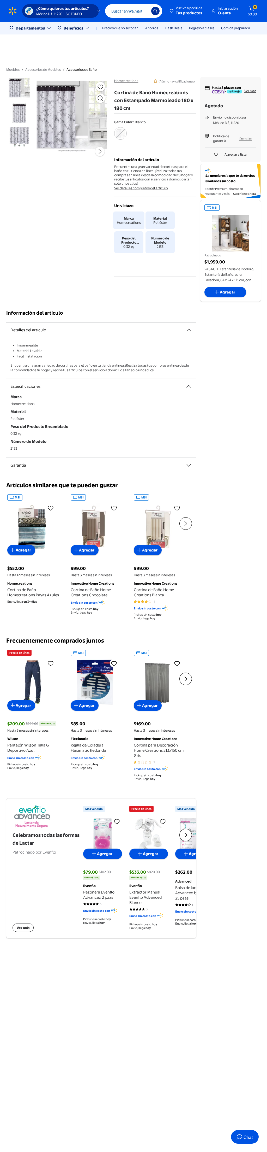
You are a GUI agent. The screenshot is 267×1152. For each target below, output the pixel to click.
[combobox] (133, 11)
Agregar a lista (235, 154)
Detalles (245, 139)
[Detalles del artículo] (189, 330)
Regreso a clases (201, 28)
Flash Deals (173, 28)
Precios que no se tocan (120, 28)
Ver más (250, 91)
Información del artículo (34, 313)
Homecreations (126, 81)
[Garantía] (189, 465)
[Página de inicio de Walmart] (12, 11)
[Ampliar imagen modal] (100, 98)
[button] (186, 11)
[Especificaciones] (189, 386)
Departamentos (30, 28)
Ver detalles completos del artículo (141, 188)
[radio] (120, 137)
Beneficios (73, 28)
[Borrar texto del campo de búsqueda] (143, 11)
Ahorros (151, 28)
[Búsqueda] (155, 11)
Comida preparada (235, 28)
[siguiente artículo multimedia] (100, 151)
